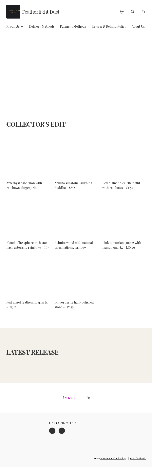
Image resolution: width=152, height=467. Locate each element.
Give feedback (138, 458)
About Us (138, 26)
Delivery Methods (41, 26)
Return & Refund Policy (109, 26)
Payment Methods (73, 26)
